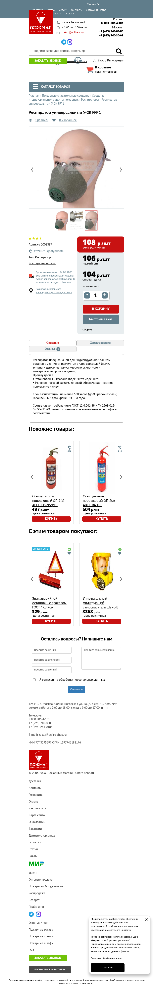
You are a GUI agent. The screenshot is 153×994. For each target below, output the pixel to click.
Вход (101, 60)
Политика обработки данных (107, 958)
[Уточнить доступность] (69, 447)
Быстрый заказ (101, 319)
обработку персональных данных (82, 679)
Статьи (51, 10)
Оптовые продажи (41, 879)
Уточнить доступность (49, 251)
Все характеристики (42, 263)
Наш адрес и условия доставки (54, 292)
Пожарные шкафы (41, 943)
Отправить (76, 689)
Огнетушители (38, 923)
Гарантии (35, 842)
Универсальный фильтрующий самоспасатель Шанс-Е (100, 603)
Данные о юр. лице (42, 835)
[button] (119, 203)
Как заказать (37, 808)
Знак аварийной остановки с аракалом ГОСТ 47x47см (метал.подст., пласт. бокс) (49, 603)
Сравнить (41, 120)
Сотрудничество (96, 10)
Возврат (34, 900)
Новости (56, 13)
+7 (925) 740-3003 (40, 723)
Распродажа (37, 893)
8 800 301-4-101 (112, 23)
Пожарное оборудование (46, 886)
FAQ (31, 950)
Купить (51, 519)
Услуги (63, 10)
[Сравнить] (69, 451)
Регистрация (115, 60)
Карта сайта (37, 815)
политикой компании (84, 980)
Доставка (37, 10)
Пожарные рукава (41, 929)
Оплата (69, 13)
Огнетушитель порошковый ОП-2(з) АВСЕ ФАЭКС (99, 501)
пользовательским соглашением (75, 983)
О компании (37, 822)
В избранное (68, 120)
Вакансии (35, 829)
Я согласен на (72, 679)
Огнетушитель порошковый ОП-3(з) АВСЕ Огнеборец (48, 501)
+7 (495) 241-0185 (40, 727)
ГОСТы (33, 856)
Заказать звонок (47, 60)
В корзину (101, 309)
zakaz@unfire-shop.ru (74, 32)
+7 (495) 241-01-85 (111, 31)
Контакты (76, 10)
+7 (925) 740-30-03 (111, 35)
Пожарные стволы (41, 936)
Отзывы (52, 349)
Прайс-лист (36, 907)
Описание (52, 343)
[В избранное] (69, 553)
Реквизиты (36, 795)
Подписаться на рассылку (49, 969)
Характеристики (100, 343)
